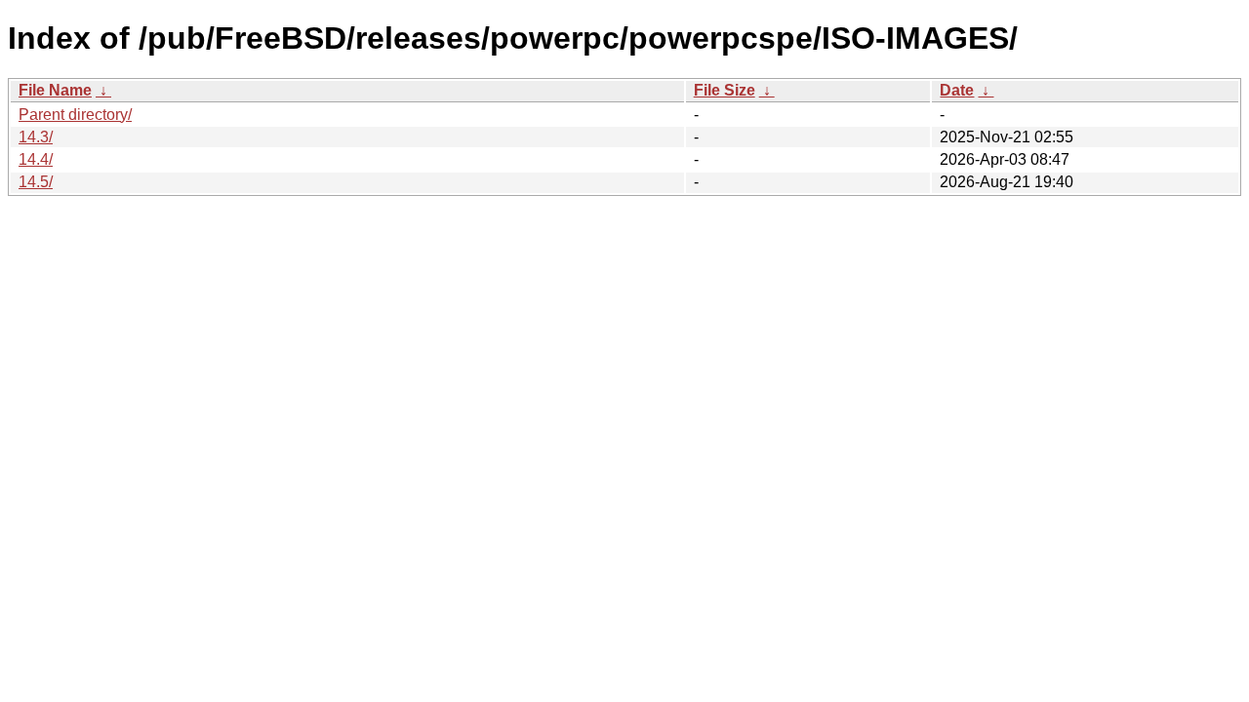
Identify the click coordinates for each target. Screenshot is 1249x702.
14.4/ (36, 159)
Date (957, 90)
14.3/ (36, 137)
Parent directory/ (75, 114)
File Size (724, 90)
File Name (55, 90)
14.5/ (36, 182)
